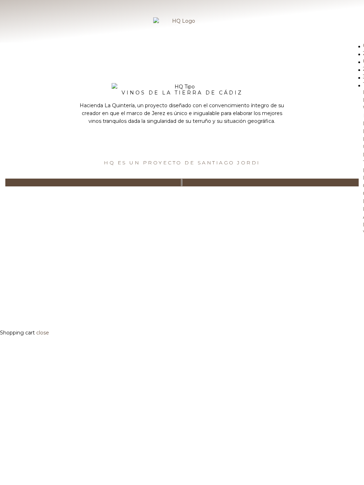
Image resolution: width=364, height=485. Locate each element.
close (42, 332)
